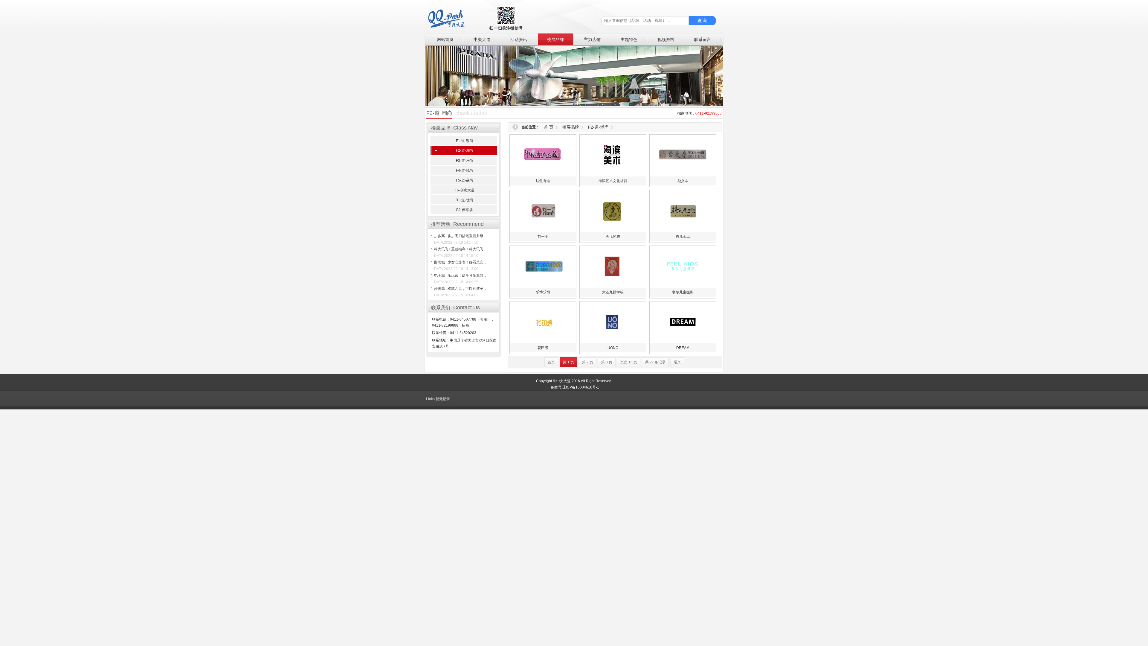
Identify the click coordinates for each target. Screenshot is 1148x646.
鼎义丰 (682, 181)
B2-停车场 (464, 210)
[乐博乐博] (543, 286)
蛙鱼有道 (543, 181)
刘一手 (543, 236)
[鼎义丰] (683, 175)
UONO (612, 348)
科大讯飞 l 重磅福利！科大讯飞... (460, 249)
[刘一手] (543, 231)
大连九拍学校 (613, 292)
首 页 (548, 127)
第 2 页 (587, 362)
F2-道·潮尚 (464, 150)
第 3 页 (606, 362)
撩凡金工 (683, 236)
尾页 (677, 362)
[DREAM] (683, 342)
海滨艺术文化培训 (613, 181)
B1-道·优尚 (464, 200)
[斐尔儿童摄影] (683, 286)
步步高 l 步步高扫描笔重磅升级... (460, 236)
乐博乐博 (543, 292)
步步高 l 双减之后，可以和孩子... (460, 289)
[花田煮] (543, 342)
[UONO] (613, 342)
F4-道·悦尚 (464, 170)
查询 (702, 20)
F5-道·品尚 (464, 180)
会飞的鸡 (613, 236)
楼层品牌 (570, 127)
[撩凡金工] (683, 231)
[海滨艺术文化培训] (613, 175)
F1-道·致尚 (464, 141)
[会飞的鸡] (613, 231)
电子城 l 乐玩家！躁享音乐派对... (460, 275)
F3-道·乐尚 (464, 161)
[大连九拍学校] (613, 286)
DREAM (682, 348)
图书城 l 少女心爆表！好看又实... (460, 262)
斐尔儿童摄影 (683, 292)
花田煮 (543, 348)
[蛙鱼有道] (543, 175)
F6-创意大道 (464, 190)
